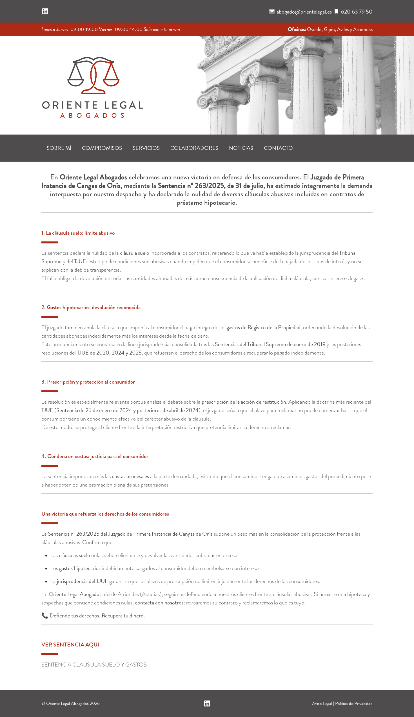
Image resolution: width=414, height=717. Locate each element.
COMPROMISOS (102, 148)
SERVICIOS (146, 148)
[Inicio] (92, 83)
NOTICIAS (241, 148)
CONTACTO (278, 148)
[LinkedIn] (45, 11)
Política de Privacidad (354, 703)
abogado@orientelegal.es (304, 11)
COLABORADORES (194, 148)
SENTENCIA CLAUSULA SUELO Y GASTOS (94, 664)
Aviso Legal (322, 703)
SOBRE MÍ (59, 148)
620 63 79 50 (357, 11)
